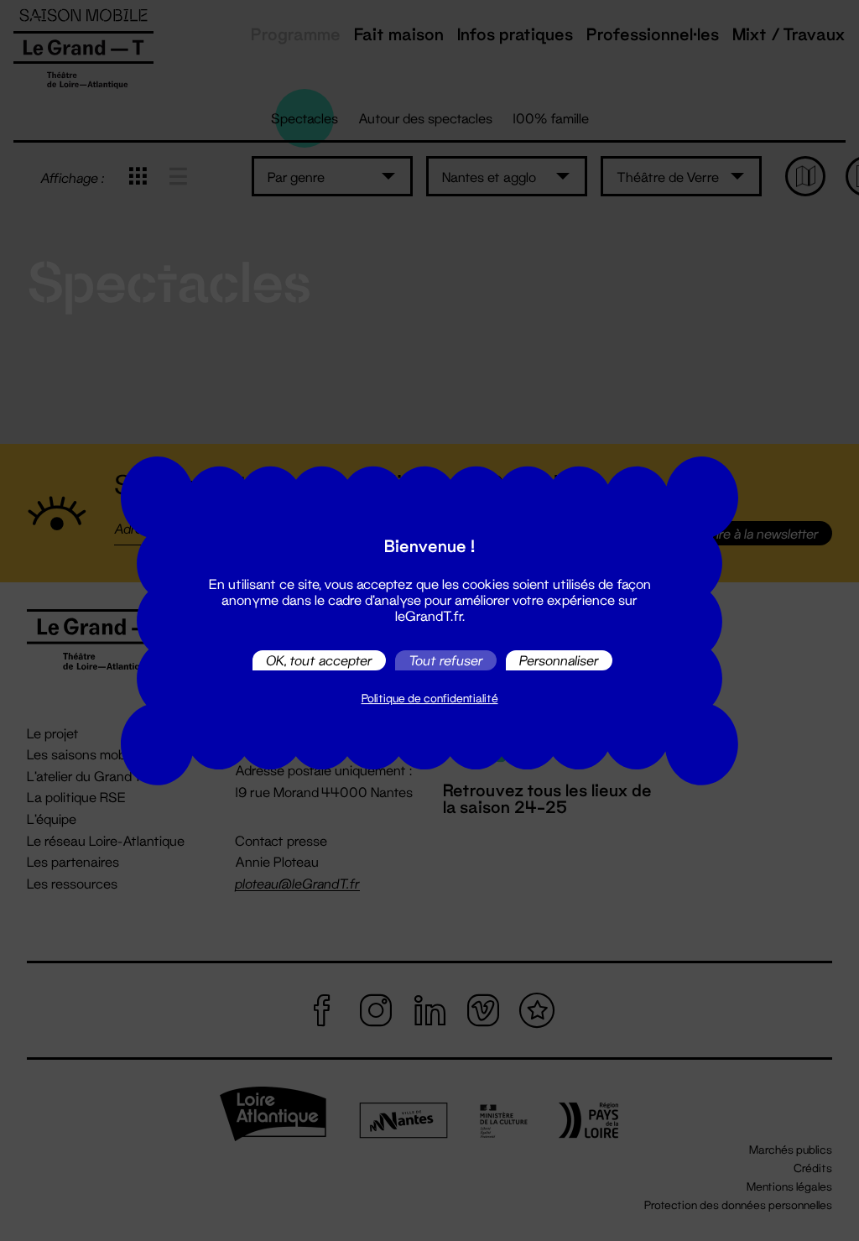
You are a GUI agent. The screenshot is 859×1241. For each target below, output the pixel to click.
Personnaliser (559, 660)
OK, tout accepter (319, 660)
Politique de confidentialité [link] (430, 698)
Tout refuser (446, 660)
